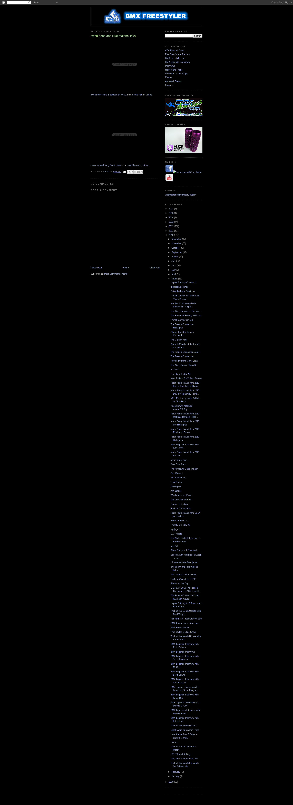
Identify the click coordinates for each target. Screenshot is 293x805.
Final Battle (176, 482)
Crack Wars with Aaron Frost (185, 730)
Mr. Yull (174, 546)
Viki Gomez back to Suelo (183, 574)
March (174, 278)
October (175, 248)
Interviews (170, 66)
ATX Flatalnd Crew (174, 50)
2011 (171, 230)
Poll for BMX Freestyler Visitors (186, 618)
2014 (171, 217)
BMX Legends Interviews (177, 62)
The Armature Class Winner (184, 469)
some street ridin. (179, 460)
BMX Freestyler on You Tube (185, 623)
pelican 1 (175, 369)
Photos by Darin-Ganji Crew (184, 361)
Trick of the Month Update (183, 725)
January (175, 776)
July (173, 261)
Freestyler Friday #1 (180, 525)
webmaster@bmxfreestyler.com (180, 194)
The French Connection (182, 356)
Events (168, 77)
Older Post (155, 267)
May (173, 270)
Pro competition (178, 477)
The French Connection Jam (184, 352)
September (177, 252)
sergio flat (137, 94)
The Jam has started (181, 499)
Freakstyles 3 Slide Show (183, 632)
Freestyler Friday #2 (180, 374)
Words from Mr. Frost (181, 495)
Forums (169, 85)
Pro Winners (177, 473)
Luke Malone (132, 165)
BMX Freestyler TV (174, 58)
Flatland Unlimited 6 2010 (183, 579)
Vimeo (149, 94)
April (174, 274)
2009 (171, 782)
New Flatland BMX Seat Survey (186, 378)
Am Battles (176, 491)
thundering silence (179, 287)
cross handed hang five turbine (106, 165)
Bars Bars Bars (178, 464)
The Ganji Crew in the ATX (184, 365)
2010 (171, 235)
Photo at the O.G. (179, 520)
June (174, 265)
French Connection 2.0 (182, 320)
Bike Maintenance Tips (176, 73)
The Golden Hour (179, 339)
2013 (171, 222)
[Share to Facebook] (138, 172)
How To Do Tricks (174, 70)
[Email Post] (124, 172)
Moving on (176, 486)
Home (126, 267)
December (176, 239)
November (176, 243)
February (176, 772)
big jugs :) (175, 529)
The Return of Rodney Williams (186, 315)
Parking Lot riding (179, 504)
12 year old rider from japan (184, 562)
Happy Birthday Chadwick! (184, 282)
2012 (171, 226)
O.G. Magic (176, 533)
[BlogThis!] (132, 172)
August (175, 256)
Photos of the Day (179, 583)
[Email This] (128, 172)
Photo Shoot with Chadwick (184, 550)
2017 (171, 208)
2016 (171, 213)
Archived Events (173, 81)
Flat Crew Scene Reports (177, 54)
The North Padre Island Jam (184, 758)
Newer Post (96, 267)
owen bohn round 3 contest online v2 (108, 94)
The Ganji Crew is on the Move (186, 311)
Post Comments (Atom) (116, 274)
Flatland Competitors (181, 508)
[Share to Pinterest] (141, 172)
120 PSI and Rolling (180, 754)
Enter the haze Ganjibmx (183, 291)
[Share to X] (135, 172)
